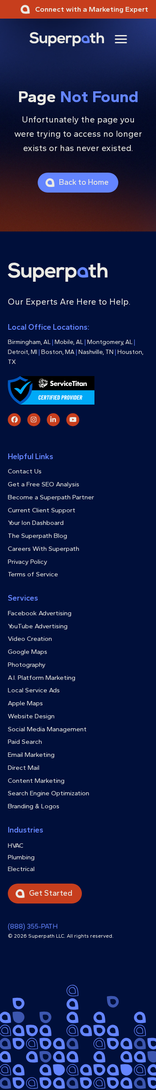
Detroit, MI (22, 352)
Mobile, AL (69, 342)
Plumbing (21, 857)
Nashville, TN (96, 352)
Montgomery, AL (110, 342)
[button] (121, 39)
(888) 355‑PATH (33, 926)
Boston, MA (58, 352)
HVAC (15, 845)
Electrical (21, 869)
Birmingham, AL (29, 342)
